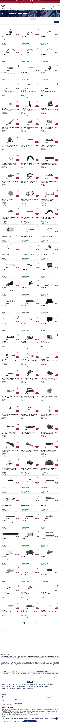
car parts (3, 684)
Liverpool (19, 718)
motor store (40, 684)
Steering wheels (33, 8)
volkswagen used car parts (24, 684)
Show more (30, 681)
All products (4, 701)
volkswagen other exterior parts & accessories (25, 688)
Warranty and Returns (22, 3)
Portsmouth (49, 718)
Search (56, 22)
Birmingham (7, 718)
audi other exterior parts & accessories (8, 688)
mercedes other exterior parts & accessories (25, 686)
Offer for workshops (38, 3)
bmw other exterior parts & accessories (8, 686)
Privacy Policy (4, 697)
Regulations (4, 696)
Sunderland (32, 718)
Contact (29, 3)
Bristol (22, 718)
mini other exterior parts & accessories (41, 686)
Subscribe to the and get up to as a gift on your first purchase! (29, 0)
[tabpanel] (30, 22)
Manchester (16, 718)
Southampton (46, 718)
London (3, 718)
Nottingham (41, 718)
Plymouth (53, 718)
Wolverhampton (36, 718)
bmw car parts (14, 684)
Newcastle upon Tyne (27, 718)
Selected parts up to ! (29, 2)
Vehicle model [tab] (33, 18)
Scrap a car (47, 8)
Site (46, 3)
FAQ (32, 3)
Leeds (10, 718)
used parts (8, 684)
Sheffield (12, 718)
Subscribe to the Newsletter (6, 704)
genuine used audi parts (48, 684)
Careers (43, 8)
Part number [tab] (27, 18)
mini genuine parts (33, 684)
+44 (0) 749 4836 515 (18, 704)
